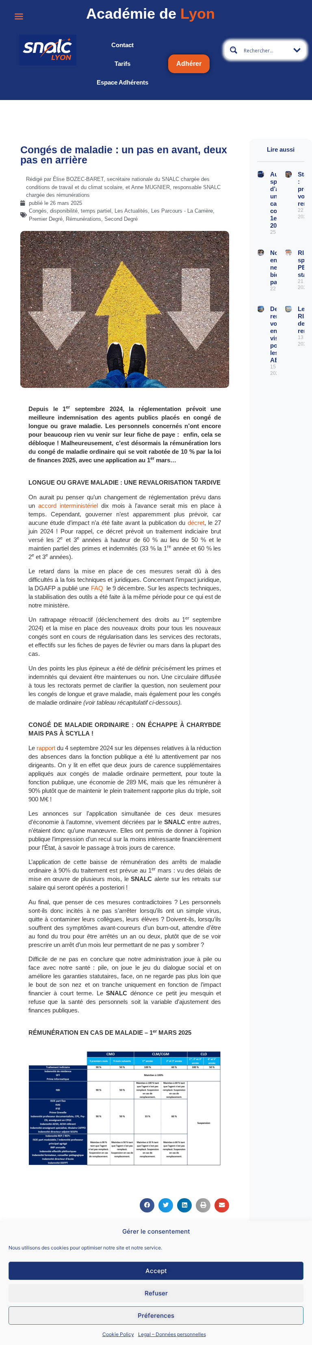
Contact (122, 44)
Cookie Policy (118, 1334)
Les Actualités (131, 211)
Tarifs (122, 63)
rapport (46, 747)
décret (196, 522)
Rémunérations (83, 219)
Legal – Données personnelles (172, 1334)
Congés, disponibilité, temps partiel (70, 211)
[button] (147, 1205)
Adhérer (189, 63)
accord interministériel (68, 505)
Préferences (156, 1315)
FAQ (98, 588)
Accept (156, 1271)
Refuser (156, 1293)
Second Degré (121, 219)
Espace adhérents (122, 82)
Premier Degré (46, 219)
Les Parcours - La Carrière (182, 211)
